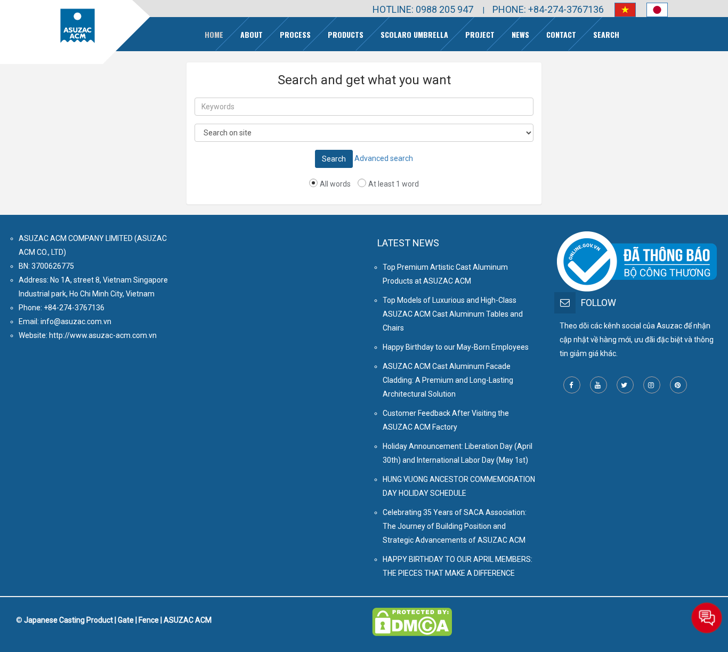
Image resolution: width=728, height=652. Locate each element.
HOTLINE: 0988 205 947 (423, 9)
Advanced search (383, 158)
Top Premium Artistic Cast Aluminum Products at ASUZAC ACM (445, 274)
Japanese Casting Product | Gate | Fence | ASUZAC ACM (118, 620)
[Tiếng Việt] (620, 10)
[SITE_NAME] (77, 26)
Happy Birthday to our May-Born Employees (456, 347)
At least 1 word (393, 184)
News (520, 34)
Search (606, 34)
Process (295, 34)
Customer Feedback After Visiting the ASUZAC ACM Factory (446, 420)
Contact (561, 34)
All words (335, 184)
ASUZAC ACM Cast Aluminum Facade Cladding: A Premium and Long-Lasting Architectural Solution (448, 380)
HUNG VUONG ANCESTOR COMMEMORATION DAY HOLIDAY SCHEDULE (459, 486)
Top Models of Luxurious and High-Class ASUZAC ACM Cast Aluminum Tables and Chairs (453, 314)
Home (214, 34)
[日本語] (652, 10)
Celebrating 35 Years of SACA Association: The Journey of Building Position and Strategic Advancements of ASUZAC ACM (455, 526)
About (251, 34)
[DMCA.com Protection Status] (412, 614)
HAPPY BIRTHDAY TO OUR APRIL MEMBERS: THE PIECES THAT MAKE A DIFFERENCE (457, 566)
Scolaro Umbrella (414, 34)
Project (480, 34)
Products (345, 34)
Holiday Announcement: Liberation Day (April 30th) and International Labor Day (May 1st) (457, 453)
